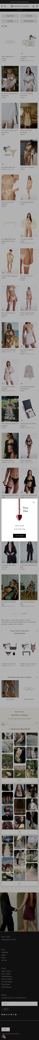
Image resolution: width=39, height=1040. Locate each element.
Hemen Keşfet (19, 536)
